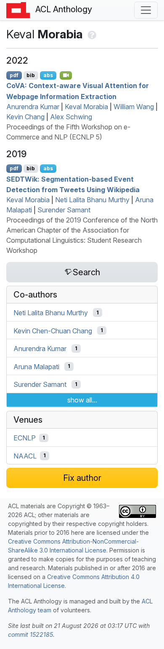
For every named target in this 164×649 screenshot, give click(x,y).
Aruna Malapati (36, 366)
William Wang (134, 106)
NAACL (25, 455)
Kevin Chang (25, 117)
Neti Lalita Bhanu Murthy (92, 200)
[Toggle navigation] (146, 10)
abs (48, 75)
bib (30, 75)
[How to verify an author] (91, 34)
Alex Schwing (71, 117)
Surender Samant (63, 210)
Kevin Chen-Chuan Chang (52, 330)
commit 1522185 (30, 634)
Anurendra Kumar (32, 106)
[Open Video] (66, 75)
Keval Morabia (86, 106)
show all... (82, 400)
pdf (14, 75)
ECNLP (24, 438)
